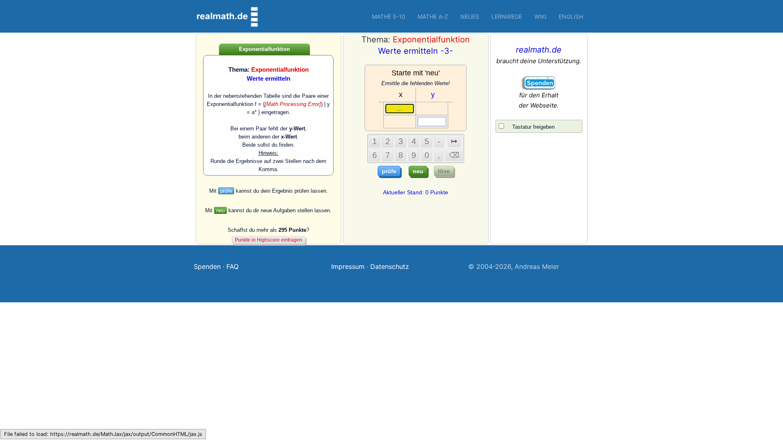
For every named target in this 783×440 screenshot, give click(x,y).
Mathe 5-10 (388, 16)
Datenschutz (389, 266)
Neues (469, 16)
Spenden (207, 266)
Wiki (540, 16)
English (571, 16)
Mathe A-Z (433, 16)
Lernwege (506, 16)
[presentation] (293, 104)
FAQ (232, 266)
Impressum (348, 266)
